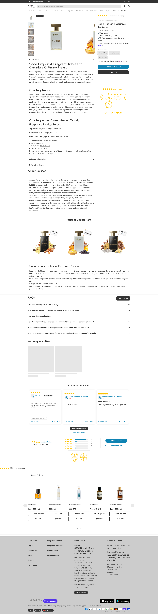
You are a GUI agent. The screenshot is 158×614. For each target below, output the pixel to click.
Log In (30, 546)
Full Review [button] (35, 422)
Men (61, 11)
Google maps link (81, 592)
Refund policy (52, 606)
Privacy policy (71, 606)
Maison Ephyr (117, 548)
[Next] (132, 505)
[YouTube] (41, 601)
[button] (103, 16)
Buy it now (113, 72)
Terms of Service (42, 606)
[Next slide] (92, 34)
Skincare (78, 11)
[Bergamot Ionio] (100, 492)
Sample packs (52, 550)
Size (102, 49)
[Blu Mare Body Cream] (79, 492)
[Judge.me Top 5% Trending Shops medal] (108, 104)
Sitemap (99, 606)
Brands (115, 11)
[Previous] (25, 505)
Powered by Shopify (105, 611)
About (123, 11)
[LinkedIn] (39, 601)
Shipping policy (61, 606)
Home (99, 20)
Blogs (107, 11)
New (40, 11)
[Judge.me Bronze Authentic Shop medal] (118, 97)
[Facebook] (34, 601)
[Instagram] (31, 601)
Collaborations (32, 606)
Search (30, 560)
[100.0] (74, 457)
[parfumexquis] (31, 6)
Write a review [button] (116, 441)
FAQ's (30, 555)
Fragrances (31, 11)
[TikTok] (29, 601)
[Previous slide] (38, 34)
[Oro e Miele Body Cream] (59, 492)
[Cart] (128, 6)
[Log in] (124, 6)
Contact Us (32, 550)
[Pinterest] (36, 601)
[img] (36, 392)
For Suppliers (93, 606)
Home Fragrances (90, 11)
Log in (128, 1)
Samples (69, 11)
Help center (123, 298)
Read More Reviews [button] (79, 428)
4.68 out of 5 (46, 442)
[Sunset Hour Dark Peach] (120, 492)
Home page (32, 565)
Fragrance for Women (55, 546)
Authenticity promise (82, 606)
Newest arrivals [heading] (37, 475)
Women (54, 11)
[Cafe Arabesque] (38, 492)
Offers (101, 11)
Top (46, 11)
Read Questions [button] (79, 432)
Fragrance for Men (54, 541)
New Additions (53, 555)
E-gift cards (32, 541)
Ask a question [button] (116, 445)
